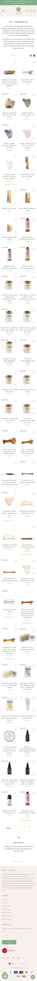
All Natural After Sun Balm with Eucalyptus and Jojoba (9, 750)
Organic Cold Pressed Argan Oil (27, 267)
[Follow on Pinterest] (13, 958)
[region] (18, 847)
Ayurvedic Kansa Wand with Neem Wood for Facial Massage (9, 650)
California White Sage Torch (27, 81)
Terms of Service (8, 916)
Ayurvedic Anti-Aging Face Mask (9, 419)
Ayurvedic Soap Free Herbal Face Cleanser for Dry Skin (9, 298)
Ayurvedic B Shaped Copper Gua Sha (27, 512)
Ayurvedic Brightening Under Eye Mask (27, 421)
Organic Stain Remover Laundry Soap (27, 649)
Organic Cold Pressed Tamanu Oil (9, 267)
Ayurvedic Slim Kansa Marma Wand (27, 481)
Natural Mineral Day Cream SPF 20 (27, 717)
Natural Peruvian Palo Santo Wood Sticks (9, 115)
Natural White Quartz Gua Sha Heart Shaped (9, 177)
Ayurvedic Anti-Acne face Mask (9, 391)
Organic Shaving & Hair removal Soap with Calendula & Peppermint (27, 686)
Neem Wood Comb (9, 208)
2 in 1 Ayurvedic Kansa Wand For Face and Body (27, 451)
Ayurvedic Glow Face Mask (27, 391)
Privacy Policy (6, 909)
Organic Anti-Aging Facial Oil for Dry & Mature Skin (9, 782)
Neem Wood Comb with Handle (27, 176)
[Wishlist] (30, 11)
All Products (6, 906)
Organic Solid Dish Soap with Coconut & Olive (9, 685)
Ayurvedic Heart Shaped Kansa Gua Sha (27, 581)
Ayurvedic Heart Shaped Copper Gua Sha (9, 513)
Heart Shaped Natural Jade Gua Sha (27, 115)
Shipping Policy (7, 913)
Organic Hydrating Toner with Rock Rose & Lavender (27, 782)
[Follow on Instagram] (8, 958)
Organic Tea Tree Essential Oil (9, 812)
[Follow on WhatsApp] (18, 958)
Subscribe (9, 942)
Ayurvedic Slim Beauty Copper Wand (9, 580)
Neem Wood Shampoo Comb (27, 209)
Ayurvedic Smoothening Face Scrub (27, 361)
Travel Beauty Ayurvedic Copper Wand (27, 547)
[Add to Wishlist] (15, 62)
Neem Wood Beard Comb (9, 238)
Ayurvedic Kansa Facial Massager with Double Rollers (9, 482)
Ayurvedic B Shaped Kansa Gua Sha (9, 546)
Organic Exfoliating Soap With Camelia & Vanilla (9, 718)
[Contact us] (33, 977)
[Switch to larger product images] (31, 55)
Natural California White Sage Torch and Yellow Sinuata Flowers (9, 83)
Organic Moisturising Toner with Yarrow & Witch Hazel (27, 750)
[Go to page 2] (29, 826)
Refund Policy (6, 919)
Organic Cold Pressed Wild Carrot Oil (27, 813)
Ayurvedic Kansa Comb (9, 611)
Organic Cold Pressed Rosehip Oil (27, 238)
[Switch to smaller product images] (34, 55)
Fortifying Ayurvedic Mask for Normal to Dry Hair (27, 330)
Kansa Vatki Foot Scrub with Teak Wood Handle (9, 451)
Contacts (5, 903)
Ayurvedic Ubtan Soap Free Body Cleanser (9, 361)
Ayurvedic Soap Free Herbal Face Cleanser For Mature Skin (27, 298)
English (23, 963)
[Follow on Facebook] (3, 958)
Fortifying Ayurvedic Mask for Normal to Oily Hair (9, 330)
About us (5, 899)
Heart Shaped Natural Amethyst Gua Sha (9, 146)
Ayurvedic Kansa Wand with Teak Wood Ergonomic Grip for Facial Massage (27, 614)
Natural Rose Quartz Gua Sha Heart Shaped (27, 146)
